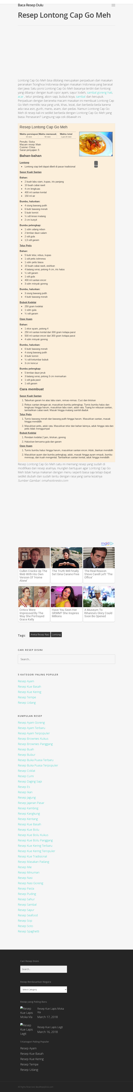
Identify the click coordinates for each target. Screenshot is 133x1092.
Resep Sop (25, 920)
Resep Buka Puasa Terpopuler (38, 765)
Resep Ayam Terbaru (31, 728)
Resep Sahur (26, 899)
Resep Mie (25, 867)
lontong (56, 634)
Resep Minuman (28, 872)
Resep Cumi (26, 776)
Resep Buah (26, 749)
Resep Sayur (26, 910)
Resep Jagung (27, 797)
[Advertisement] (66, 54)
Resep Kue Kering (29, 692)
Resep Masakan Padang (33, 862)
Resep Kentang (28, 819)
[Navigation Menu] (113, 5)
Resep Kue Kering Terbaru (35, 846)
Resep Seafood (28, 915)
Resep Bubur (26, 755)
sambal (80, 96)
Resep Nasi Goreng (30, 883)
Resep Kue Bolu (28, 829)
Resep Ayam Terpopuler (34, 733)
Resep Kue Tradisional (32, 856)
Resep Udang (27, 702)
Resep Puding (27, 894)
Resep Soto (25, 926)
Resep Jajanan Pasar (31, 803)
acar (20, 96)
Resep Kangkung (29, 813)
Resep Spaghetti (28, 931)
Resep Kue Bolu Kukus (33, 835)
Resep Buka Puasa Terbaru (36, 760)
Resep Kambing (28, 808)
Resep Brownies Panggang (35, 744)
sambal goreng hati (99, 92)
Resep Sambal (27, 904)
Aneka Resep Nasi (40, 634)
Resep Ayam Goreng (31, 722)
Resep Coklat (26, 771)
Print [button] (96, 165)
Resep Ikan (25, 792)
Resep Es (24, 787)
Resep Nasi (25, 878)
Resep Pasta (26, 888)
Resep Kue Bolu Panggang (35, 840)
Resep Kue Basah (29, 686)
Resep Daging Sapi (30, 781)
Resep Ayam (26, 681)
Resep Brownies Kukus (33, 738)
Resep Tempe (27, 697)
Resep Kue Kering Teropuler (36, 851)
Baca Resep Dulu (30, 5)
